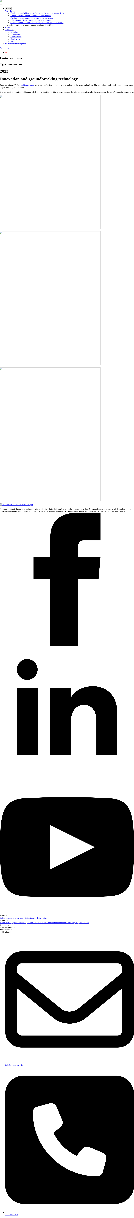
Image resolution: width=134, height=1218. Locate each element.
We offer (9, 11)
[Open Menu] (1, 4)
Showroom (19, 918)
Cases (7, 27)
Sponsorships (34, 923)
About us (9, 30)
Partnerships (23, 923)
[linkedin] (67, 779)
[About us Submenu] (14, 30)
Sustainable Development (15, 44)
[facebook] (67, 645)
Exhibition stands (7, 918)
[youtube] (67, 913)
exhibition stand (27, 85)
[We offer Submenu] (14, 11)
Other (45, 918)
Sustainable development (55, 923)
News (42, 923)
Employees (13, 923)
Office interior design (33, 918)
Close (8, 8)
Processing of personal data (77, 923)
